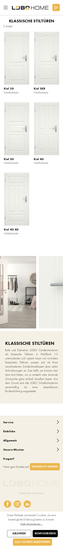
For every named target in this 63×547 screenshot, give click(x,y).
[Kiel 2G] (16, 58)
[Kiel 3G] (16, 128)
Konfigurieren (45, 533)
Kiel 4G (39, 159)
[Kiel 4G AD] (16, 199)
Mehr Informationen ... (31, 524)
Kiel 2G (9, 88)
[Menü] (5, 7)
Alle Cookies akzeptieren (32, 542)
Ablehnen (19, 533)
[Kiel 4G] (46, 128)
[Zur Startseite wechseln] (30, 7)
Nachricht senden (45, 466)
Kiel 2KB (39, 88)
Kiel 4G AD (11, 229)
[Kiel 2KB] (46, 58)
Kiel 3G (9, 159)
